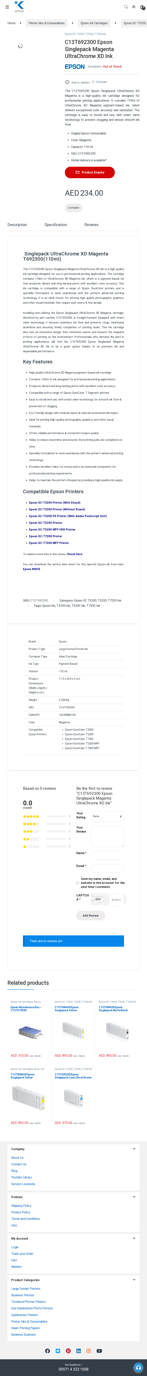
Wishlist (16, 1267)
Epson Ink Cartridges (94, 23)
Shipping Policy (21, 1206)
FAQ (14, 1225)
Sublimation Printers (24, 1315)
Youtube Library (21, 1177)
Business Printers (22, 1295)
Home (11, 23)
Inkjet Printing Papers (25, 1328)
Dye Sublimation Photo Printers (32, 1308)
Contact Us (18, 1164)
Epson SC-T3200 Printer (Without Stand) (57, 509)
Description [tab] (17, 225)
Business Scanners (23, 1334)
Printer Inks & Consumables (47, 23)
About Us (17, 1158)
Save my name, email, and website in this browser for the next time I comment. (103, 883)
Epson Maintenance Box (26, 1003)
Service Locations (23, 1184)
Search (126, 7)
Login (14, 1247)
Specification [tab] (56, 225)
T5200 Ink (78, 606)
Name (81, 853)
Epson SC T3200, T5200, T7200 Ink (85, 34)
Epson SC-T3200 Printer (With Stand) (54, 502)
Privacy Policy (20, 1212)
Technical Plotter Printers (28, 1302)
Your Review (81, 829)
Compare (101, 82)
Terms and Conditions (25, 1219)
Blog (14, 1171)
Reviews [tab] (91, 225)
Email (81, 866)
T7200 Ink (93, 606)
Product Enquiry (93, 172)
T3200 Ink (63, 606)
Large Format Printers (25, 1289)
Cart (14, 1260)
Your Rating (81, 815)
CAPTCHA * (82, 897)
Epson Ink (48, 606)
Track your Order (22, 1254)
